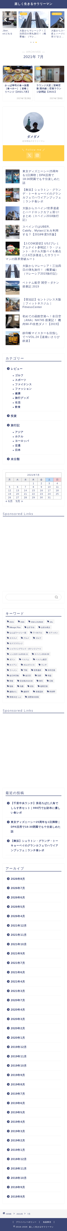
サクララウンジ (16, 643)
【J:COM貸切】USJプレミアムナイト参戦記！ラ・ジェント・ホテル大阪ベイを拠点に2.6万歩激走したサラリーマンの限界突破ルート (33, 251)
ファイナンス (23, 384)
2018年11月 (19, 1168)
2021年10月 (19, 944)
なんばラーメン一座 (17, 633)
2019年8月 (18, 1084)
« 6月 (9, 501)
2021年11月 (19, 934)
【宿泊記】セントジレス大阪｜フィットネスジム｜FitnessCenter (42, 303)
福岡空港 (44, 686)
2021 (11, 622)
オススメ (13, 638)
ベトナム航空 (41, 659)
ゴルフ (19, 375)
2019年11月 (19, 1056)
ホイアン (13, 665)
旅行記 (15, 425)
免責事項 (47, 1222)
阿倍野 (52, 692)
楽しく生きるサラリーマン (33, 4)
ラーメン (13, 670)
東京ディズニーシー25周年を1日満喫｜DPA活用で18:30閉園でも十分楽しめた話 (36, 827)
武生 (32, 686)
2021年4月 (18, 981)
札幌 (21, 686)
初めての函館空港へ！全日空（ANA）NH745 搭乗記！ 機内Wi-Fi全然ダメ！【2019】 (42, 320)
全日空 (28, 676)
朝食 (11, 686)
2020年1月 (18, 1037)
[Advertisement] (33, 552)
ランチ (44, 665)
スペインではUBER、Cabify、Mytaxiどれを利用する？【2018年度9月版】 (41, 230)
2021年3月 (18, 990)
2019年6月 (18, 1103)
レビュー (17, 368)
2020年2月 (18, 1028)
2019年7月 (18, 1093)
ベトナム (25, 659)
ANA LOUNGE (37, 622)
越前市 (26, 692)
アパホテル (37, 633)
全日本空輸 (14, 676)
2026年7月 (18, 888)
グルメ (26, 638)
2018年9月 (18, 1187)
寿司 (41, 681)
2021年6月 (18, 972)
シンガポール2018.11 (18, 654)
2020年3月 (18, 1019)
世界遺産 (37, 670)
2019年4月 (18, 1121)
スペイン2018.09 (41, 654)
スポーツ (20, 380)
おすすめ (30, 627)
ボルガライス (29, 665)
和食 (11, 681)
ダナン (12, 659)
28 (25, 497)
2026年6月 (18, 897)
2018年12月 (19, 1159)
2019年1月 (18, 1149)
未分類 (15, 459)
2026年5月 (18, 906)
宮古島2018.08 (26, 681)
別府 (39, 676)
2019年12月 (19, 1046)
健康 (18, 393)
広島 (51, 681)
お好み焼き (45, 627)
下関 (25, 670)
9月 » (19, 501)
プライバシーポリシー (26, 1222)
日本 (18, 450)
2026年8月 (18, 878)
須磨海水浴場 (33, 697)
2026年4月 (18, 916)
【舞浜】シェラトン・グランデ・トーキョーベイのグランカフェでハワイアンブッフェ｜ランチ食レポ (34, 846)
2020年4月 (18, 1009)
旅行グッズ (22, 397)
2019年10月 (19, 1065)
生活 (18, 402)
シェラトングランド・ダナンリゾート (25, 649)
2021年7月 (18, 962)
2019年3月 (18, 1131)
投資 (14, 415)
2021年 (20, 1214)
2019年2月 (18, 1140)
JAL (51, 622)
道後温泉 (39, 692)
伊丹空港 (51, 670)
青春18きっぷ (15, 697)
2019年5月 (18, 1112)
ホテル (19, 436)
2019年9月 (18, 1075)
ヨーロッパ (22, 441)
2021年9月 (18, 953)
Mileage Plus (14, 627)
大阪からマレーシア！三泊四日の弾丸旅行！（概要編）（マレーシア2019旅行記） (42, 269)
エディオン (53, 633)
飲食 (18, 407)
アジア (19, 432)
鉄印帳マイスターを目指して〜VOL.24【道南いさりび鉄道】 (41, 336)
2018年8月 (18, 1196)
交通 (18, 445)
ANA (22, 622)
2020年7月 (18, 1000)
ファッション (23, 388)
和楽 (49, 676)
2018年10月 (19, 1177)
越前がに (13, 692)
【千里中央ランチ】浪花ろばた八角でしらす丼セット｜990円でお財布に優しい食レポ (35, 808)
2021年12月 (19, 925)
